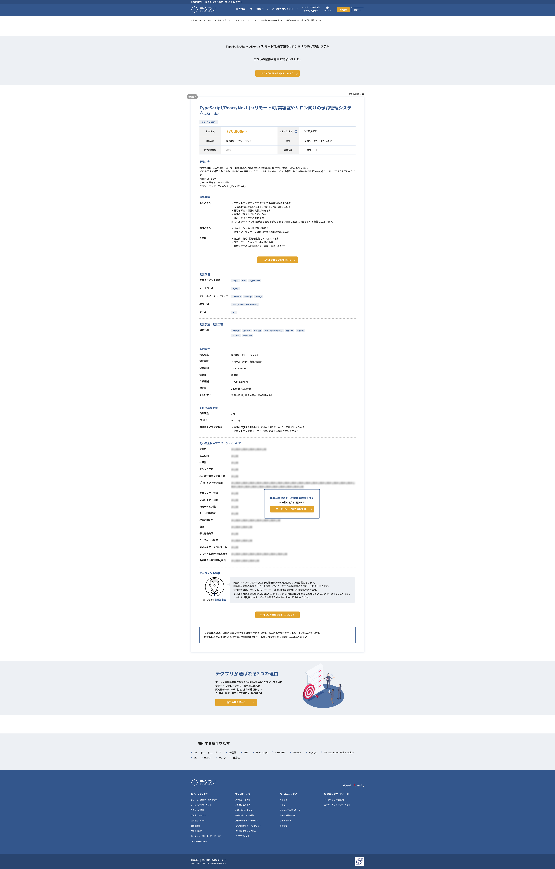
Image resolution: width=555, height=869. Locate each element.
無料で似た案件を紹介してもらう (277, 614)
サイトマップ (285, 820)
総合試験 (300, 330)
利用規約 (195, 860)
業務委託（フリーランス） (240, 141)
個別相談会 (195, 825)
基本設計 (246, 330)
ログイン (357, 10)
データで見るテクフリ (200, 815)
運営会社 (283, 825)
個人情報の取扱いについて (214, 860)
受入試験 (236, 335)
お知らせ (283, 799)
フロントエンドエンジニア (242, 20)
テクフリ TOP (196, 20)
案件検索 (240, 9)
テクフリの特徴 (197, 810)
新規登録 (343, 9)
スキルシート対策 (242, 799)
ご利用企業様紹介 (242, 805)
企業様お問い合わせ (288, 815)
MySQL (236, 288)
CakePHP (237, 296)
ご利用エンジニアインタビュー (248, 825)
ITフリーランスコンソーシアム (337, 805)
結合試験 (289, 330)
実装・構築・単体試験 (273, 330)
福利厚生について (198, 820)
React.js (248, 296)
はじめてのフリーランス (201, 805)
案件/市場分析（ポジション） (247, 820)
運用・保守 (247, 335)
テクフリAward (242, 836)
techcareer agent (199, 841)
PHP (244, 280)
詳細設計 (257, 330)
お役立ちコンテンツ (243, 810)
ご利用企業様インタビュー (246, 831)
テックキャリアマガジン (334, 799)
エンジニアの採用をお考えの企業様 (311, 9)
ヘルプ (282, 805)
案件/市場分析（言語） (245, 815)
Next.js (259, 296)
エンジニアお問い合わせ (290, 810)
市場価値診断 (196, 831)
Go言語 (235, 280)
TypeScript (255, 280)
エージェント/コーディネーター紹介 (206, 836)
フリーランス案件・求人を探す (204, 799)
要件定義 (236, 330)
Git (234, 312)
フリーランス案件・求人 (216, 20)
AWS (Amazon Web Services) (245, 304)
